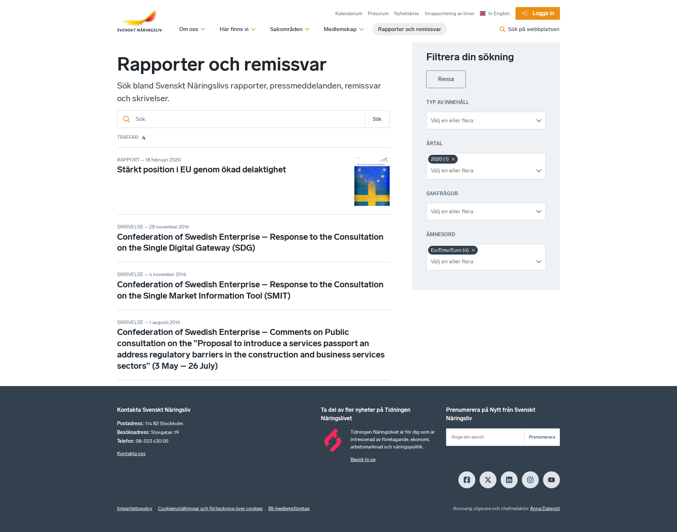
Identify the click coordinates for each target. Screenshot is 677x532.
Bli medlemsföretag (289, 509)
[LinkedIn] (509, 479)
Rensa (446, 79)
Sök (377, 119)
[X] (488, 479)
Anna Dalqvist (545, 509)
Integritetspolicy (134, 509)
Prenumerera (542, 437)
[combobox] (480, 121)
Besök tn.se (363, 460)
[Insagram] (530, 479)
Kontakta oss (131, 454)
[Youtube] (551, 479)
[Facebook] (466, 479)
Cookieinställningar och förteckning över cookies (210, 509)
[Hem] (139, 21)
